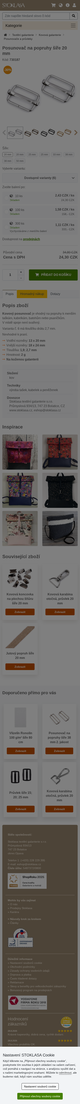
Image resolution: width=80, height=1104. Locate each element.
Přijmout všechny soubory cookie (40, 1096)
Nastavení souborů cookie (40, 1086)
